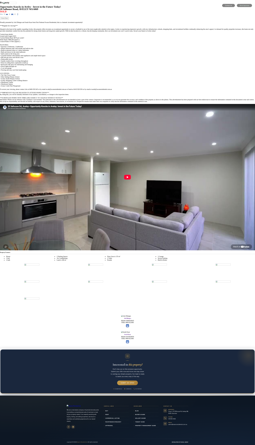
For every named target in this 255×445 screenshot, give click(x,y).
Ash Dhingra (127, 318)
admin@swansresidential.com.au (177, 424)
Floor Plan (4, 18)
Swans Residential (82, 442)
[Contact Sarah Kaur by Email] (127, 341)
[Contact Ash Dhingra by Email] (127, 325)
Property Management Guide (145, 425)
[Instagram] (73, 427)
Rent (107, 414)
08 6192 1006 (172, 419)
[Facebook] (68, 427)
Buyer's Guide (140, 414)
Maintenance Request (113, 421)
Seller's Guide (140, 418)
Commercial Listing (112, 418)
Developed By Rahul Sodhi (180, 442)
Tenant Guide (140, 421)
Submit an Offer (127, 383)
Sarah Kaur (127, 334)
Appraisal (109, 425)
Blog (137, 410)
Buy (106, 410)
